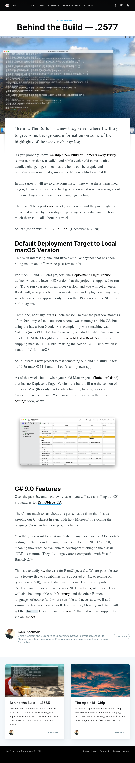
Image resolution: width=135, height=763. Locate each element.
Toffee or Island (105, 377)
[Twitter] (122, 5)
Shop (41, 5)
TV (23, 5)
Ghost (126, 751)
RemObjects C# (49, 502)
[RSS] (128, 5)
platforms (84, 587)
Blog (16, 5)
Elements (53, 5)
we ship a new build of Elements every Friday (83, 154)
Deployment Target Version (92, 274)
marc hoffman (29, 632)
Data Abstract (71, 5)
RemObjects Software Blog (19, 751)
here (73, 525)
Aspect (30, 616)
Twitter (116, 751)
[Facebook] (115, 5)
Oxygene (66, 610)
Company (89, 5)
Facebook (104, 751)
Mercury (63, 593)
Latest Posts (89, 751)
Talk (31, 5)
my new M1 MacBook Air (80, 337)
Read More (121, 636)
